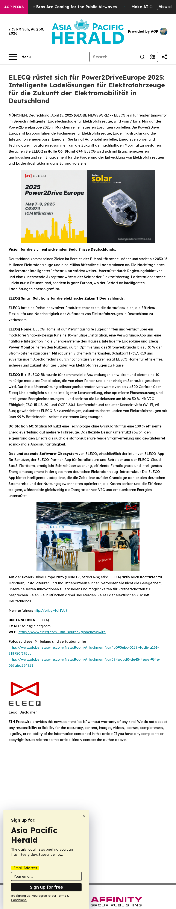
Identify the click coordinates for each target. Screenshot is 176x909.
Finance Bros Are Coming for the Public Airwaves (68, 6)
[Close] (84, 816)
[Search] (142, 57)
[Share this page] (164, 57)
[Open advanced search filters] (152, 57)
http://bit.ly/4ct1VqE (51, 610)
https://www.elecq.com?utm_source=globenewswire (62, 632)
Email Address (25, 868)
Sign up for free (46, 887)
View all (165, 7)
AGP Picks (14, 7)
